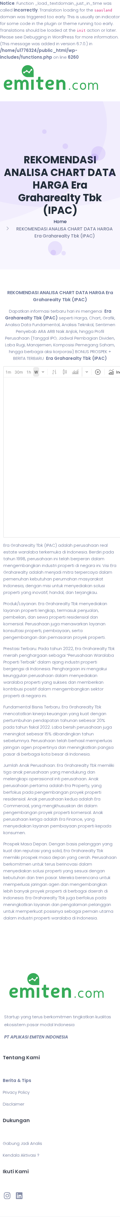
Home (60, 221)
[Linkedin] (19, 1195)
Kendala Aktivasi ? (21, 1155)
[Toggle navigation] (12, 95)
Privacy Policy (16, 1092)
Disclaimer (13, 1104)
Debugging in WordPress (49, 37)
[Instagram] (7, 1195)
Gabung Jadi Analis (22, 1143)
